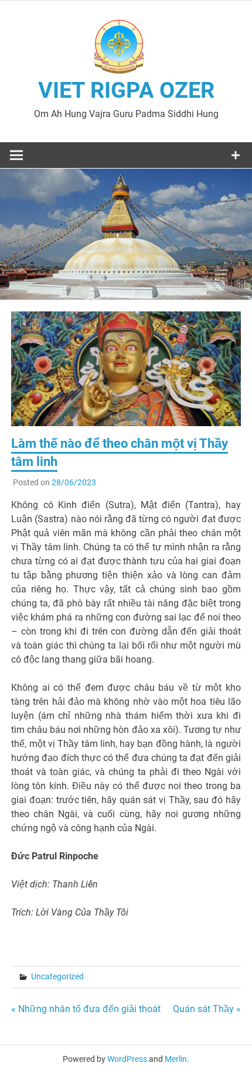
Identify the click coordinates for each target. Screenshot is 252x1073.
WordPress (127, 1059)
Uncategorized (57, 976)
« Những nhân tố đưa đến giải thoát (86, 1008)
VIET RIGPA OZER (126, 90)
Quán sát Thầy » (207, 1008)
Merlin (176, 1059)
